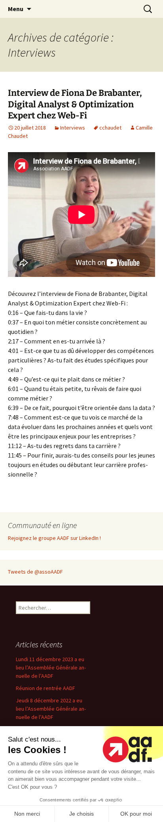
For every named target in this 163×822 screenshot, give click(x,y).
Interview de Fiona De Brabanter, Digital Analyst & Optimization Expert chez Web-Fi (75, 104)
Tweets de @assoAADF (35, 571)
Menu (15, 9)
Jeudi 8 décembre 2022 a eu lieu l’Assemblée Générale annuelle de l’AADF (51, 709)
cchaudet (110, 127)
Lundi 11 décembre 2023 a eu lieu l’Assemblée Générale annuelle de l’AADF (51, 667)
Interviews (72, 127)
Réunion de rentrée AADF (45, 688)
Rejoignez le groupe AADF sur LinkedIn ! (54, 538)
